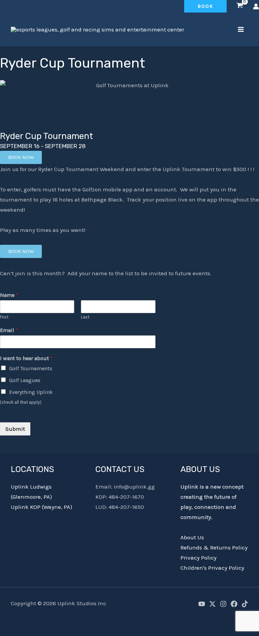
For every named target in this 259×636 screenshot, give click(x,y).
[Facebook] (234, 603)
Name (9, 295)
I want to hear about (26, 358)
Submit (15, 428)
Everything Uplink (31, 392)
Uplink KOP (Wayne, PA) (41, 506)
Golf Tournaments (30, 368)
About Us (192, 537)
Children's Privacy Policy (212, 567)
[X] (212, 603)
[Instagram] (223, 603)
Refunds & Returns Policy (214, 547)
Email (9, 330)
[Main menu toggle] (240, 29)
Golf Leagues (24, 380)
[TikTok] (244, 603)
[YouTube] (201, 603)
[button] (205, 6)
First (4, 317)
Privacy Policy (198, 557)
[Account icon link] (256, 6)
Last (85, 317)
